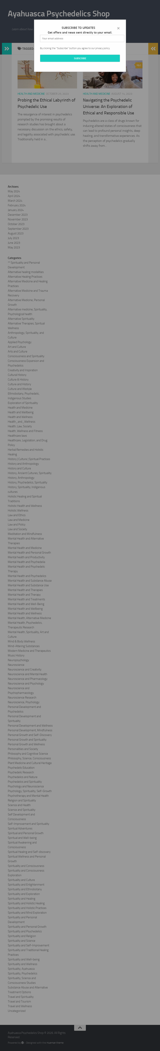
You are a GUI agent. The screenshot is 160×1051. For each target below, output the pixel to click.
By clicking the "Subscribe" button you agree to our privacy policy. (75, 48)
